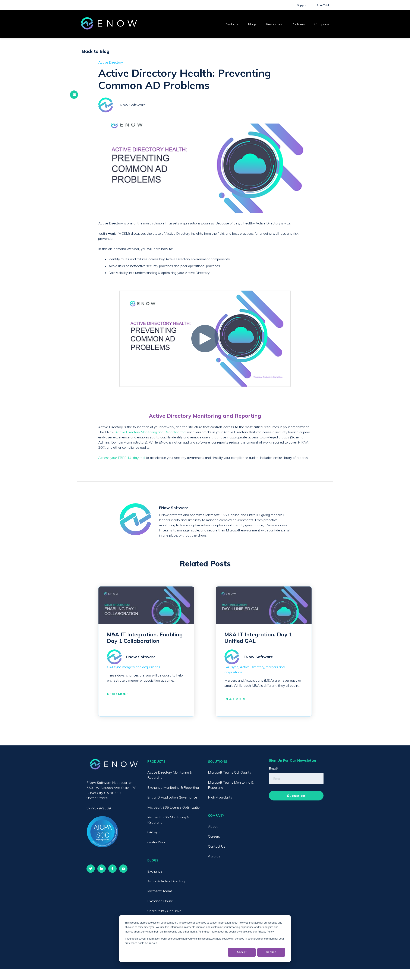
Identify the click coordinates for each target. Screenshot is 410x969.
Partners (298, 24)
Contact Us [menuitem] (216, 846)
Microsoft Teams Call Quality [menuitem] (229, 772)
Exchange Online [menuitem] (160, 901)
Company (321, 24)
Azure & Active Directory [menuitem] (166, 881)
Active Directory (110, 62)
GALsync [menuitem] (154, 832)
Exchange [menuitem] (155, 871)
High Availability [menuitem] (220, 797)
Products (232, 24)
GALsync (114, 667)
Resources (274, 24)
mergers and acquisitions (141, 667)
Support (302, 5)
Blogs (252, 24)
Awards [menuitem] (214, 856)
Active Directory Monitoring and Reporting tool (150, 432)
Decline (271, 952)
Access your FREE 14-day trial (121, 457)
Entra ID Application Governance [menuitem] (172, 797)
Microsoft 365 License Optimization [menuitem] (174, 807)
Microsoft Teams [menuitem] (160, 891)
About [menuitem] (213, 826)
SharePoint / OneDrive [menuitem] (164, 911)
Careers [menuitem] (214, 836)
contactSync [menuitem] (157, 842)
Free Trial (323, 5)
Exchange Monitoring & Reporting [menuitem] (173, 787)
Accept (242, 952)
